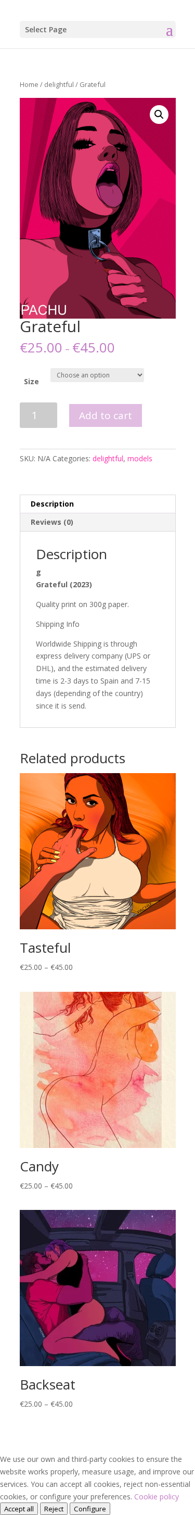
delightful (59, 84)
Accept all (19, 1508)
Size (31, 381)
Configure (90, 1508)
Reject (53, 1508)
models (139, 458)
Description (52, 504)
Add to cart (105, 415)
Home (29, 84)
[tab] (97, 504)
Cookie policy (156, 1496)
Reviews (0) (52, 522)
